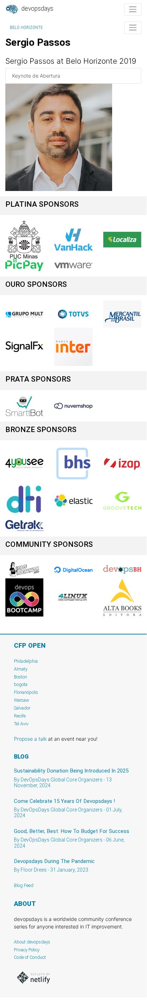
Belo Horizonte (26, 27)
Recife (20, 716)
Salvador (22, 708)
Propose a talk (30, 739)
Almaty (20, 669)
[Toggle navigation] (133, 9)
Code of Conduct (30, 957)
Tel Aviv (21, 723)
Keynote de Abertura (36, 76)
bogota (20, 684)
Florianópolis (26, 692)
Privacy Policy (27, 949)
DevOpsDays (36, 8)
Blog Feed (23, 885)
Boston (20, 677)
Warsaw (21, 700)
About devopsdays (32, 942)
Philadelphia (26, 661)
